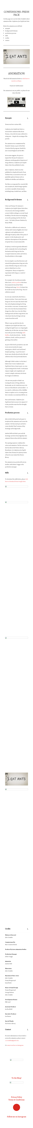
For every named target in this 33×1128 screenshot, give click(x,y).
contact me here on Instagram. (15, 1045)
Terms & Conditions (16, 1100)
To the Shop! (16, 1078)
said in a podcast (16, 282)
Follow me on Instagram (16, 1116)
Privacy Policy (16, 1097)
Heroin (18, 287)
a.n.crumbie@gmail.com (12, 1040)
